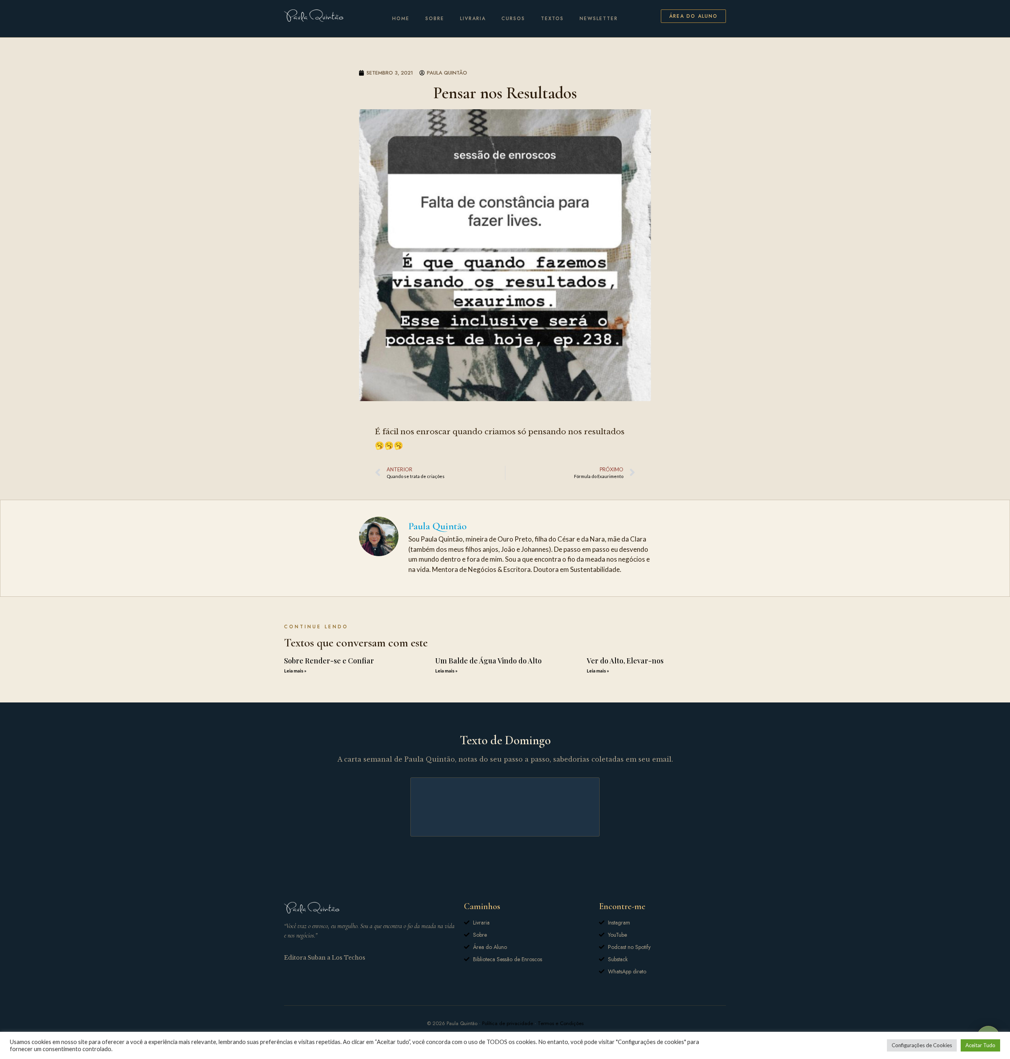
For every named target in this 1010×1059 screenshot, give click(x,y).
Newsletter (599, 18)
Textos (552, 18)
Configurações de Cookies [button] (922, 1045)
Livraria (473, 18)
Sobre (434, 18)
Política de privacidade (507, 1023)
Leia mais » (295, 671)
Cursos (513, 18)
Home (401, 18)
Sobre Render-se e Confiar (329, 660)
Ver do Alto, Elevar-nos (625, 660)
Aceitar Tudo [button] (980, 1045)
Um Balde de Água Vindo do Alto (488, 660)
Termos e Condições (561, 1023)
